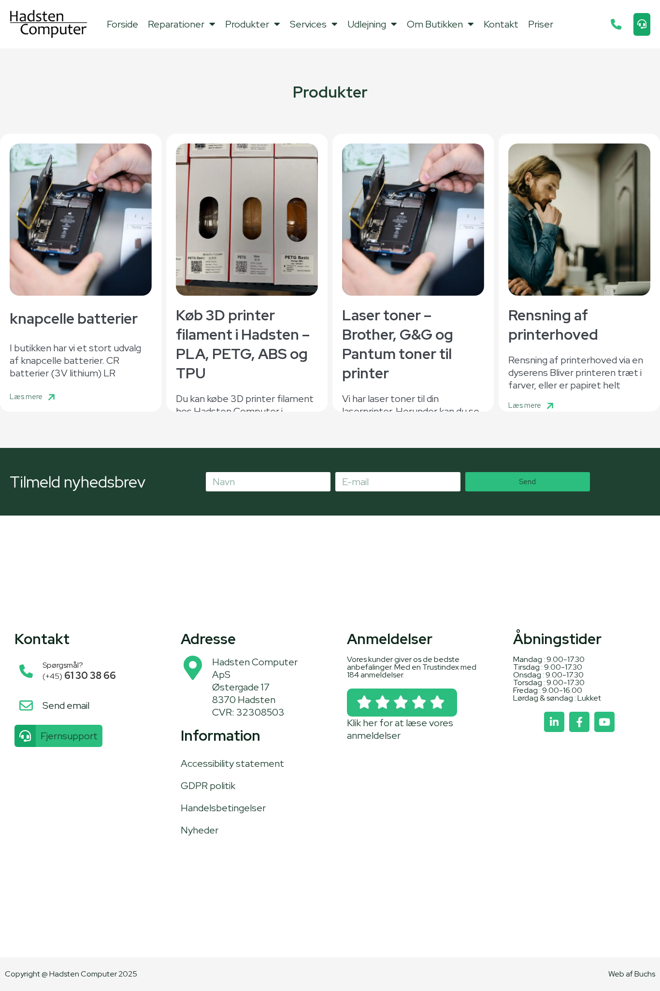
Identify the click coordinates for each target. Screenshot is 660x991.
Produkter (247, 24)
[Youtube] (604, 722)
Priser (540, 24)
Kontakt (501, 24)
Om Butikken (435, 24)
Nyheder (199, 830)
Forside (122, 24)
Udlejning (366, 24)
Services (308, 24)
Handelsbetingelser (223, 808)
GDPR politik (208, 785)
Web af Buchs (631, 974)
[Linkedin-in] (554, 722)
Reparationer (176, 24)
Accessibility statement (232, 763)
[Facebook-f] (579, 722)
